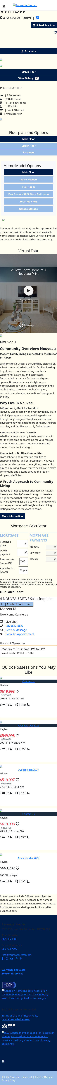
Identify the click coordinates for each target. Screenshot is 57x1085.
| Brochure (29, 51)
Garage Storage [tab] (28, 208)
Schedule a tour (45, 25)
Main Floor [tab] (28, 138)
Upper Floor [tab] (28, 145)
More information (12, 516)
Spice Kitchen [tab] (28, 179)
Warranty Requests (13, 970)
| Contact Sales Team (18, 604)
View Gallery (28, 78)
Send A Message (16, 630)
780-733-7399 (9, 948)
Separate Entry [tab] (29, 201)
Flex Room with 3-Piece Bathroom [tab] (28, 194)
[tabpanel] (28, 191)
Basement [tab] (28, 152)
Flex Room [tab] (28, 186)
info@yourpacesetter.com (16, 955)
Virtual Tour (28, 71)
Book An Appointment (19, 634)
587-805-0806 (14, 626)
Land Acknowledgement (16, 1019)
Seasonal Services (12, 973)
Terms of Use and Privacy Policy (20, 1015)
